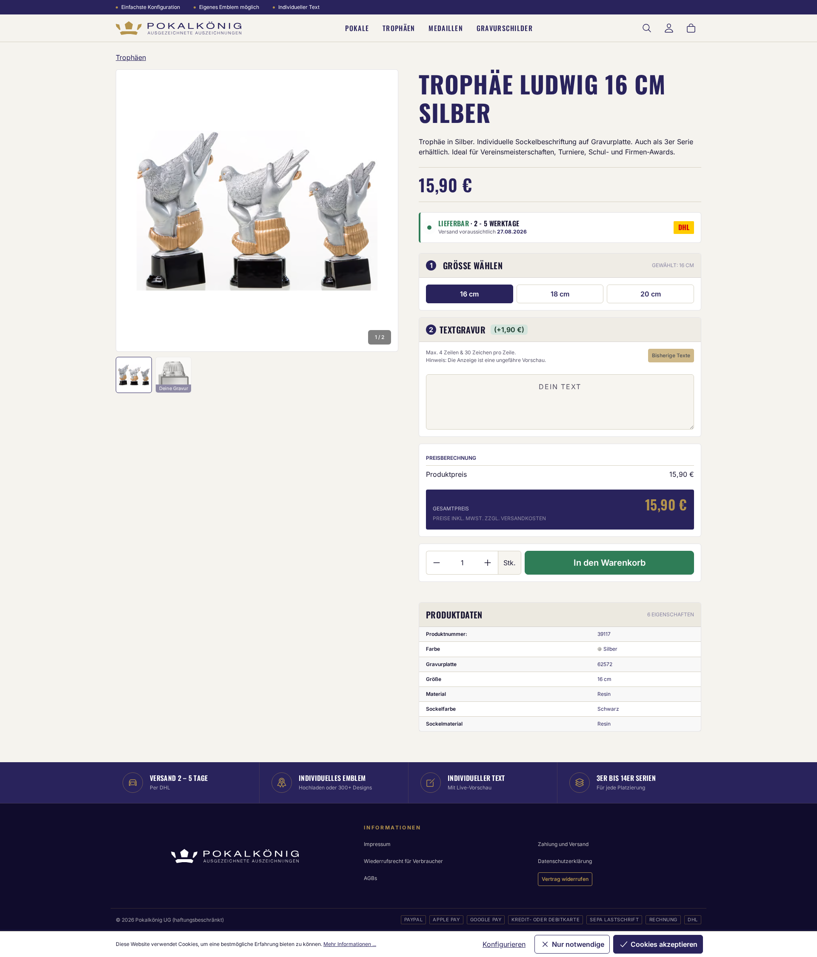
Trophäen (399, 28)
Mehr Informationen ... (349, 944)
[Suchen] (647, 28)
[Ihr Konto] (669, 28)
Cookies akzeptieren (664, 944)
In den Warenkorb (610, 563)
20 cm (650, 294)
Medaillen (445, 28)
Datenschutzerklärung (565, 861)
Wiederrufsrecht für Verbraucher (403, 861)
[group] (257, 210)
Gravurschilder (505, 28)
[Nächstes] (380, 210)
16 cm (469, 294)
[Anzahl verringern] (436, 563)
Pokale (357, 28)
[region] (257, 210)
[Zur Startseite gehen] (178, 28)
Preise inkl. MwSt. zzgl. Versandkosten (489, 518)
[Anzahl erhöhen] (487, 563)
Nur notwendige (578, 944)
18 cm (560, 294)
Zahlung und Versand (563, 844)
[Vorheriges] (133, 210)
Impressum (377, 844)
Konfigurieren (504, 944)
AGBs (370, 878)
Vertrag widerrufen (565, 879)
